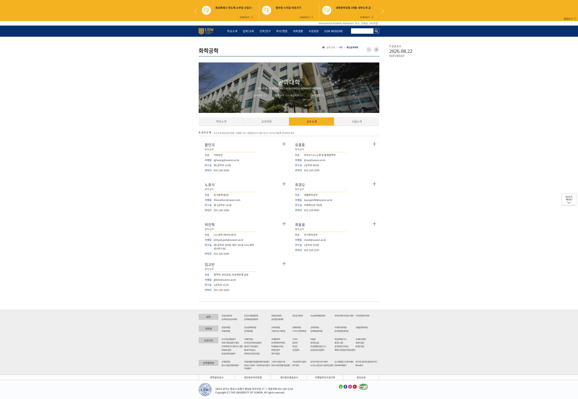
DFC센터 (295, 365)
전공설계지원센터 (228, 353)
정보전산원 (314, 342)
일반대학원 (226, 327)
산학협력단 (226, 361)
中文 (357, 23)
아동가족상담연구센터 (230, 342)
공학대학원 (314, 327)
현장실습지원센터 (317, 349)
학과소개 (221, 121)
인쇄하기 (376, 50)
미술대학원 (226, 330)
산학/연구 (265, 31)
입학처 (295, 342)
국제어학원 (248, 339)
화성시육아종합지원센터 (280, 365)
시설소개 (357, 121)
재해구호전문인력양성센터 (344, 349)
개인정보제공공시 (289, 377)
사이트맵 (373, 23)
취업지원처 (275, 349)
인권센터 (295, 349)
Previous (196, 11)
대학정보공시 (217, 377)
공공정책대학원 (250, 327)
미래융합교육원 (277, 346)
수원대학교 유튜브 (355, 386)
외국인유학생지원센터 (252, 342)
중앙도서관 (338, 342)
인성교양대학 (227, 315)
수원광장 (314, 31)
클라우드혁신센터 (251, 346)
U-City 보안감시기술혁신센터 (322, 365)
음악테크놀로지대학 (229, 319)
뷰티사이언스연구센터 (319, 361)
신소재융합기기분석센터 (344, 361)
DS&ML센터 (226, 349)
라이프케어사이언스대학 (344, 315)
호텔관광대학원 (362, 327)
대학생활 (298, 31)
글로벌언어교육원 (341, 346)
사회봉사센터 (361, 339)
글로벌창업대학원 (341, 330)
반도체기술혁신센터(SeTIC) (366, 361)
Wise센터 (359, 365)
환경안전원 (360, 346)
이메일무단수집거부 (325, 377)
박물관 (313, 339)
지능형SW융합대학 (317, 315)
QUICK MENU (569, 198)
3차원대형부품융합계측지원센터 (256, 361)
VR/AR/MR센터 (340, 365)
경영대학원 (296, 327)
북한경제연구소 (340, 339)
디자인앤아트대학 (362, 315)
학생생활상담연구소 (318, 346)
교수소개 (311, 121)
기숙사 (295, 339)
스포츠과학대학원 (299, 330)
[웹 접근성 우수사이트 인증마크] (363, 385)
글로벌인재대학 (277, 319)
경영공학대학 (276, 315)
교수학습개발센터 (228, 339)
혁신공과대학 (297, 315)
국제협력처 (275, 339)
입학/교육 (248, 31)
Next (382, 11)
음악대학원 (248, 330)
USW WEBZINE (333, 31)
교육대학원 (275, 327)
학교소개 (232, 31)
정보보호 (361, 377)
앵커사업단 (275, 353)
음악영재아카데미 (278, 342)
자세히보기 (244, 17)
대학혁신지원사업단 (252, 353)
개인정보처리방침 (253, 377)
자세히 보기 (284, 144)
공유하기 (369, 50)
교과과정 (266, 121)
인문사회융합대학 (251, 315)
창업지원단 (360, 342)
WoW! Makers (250, 349)
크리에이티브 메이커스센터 (232, 346)
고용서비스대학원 (278, 330)
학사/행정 (281, 31)
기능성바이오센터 (299, 361)
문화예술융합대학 (251, 319)
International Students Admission (336, 23)
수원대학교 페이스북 (345, 386)
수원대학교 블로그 (341, 386)
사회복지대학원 (340, 327)
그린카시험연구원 (278, 361)
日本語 (364, 23)
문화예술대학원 (316, 330)
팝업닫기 (568, 18)
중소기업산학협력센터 (230, 365)
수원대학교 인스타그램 (350, 386)
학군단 (295, 346)
